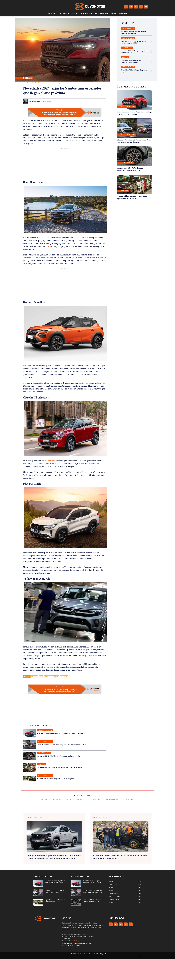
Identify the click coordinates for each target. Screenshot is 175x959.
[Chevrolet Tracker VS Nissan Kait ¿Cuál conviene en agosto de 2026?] (29, 744)
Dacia (81, 371)
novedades (49, 677)
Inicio (24, 83)
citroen (34, 677)
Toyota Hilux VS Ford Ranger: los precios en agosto (55, 779)
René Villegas (36, 101)
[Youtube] (146, 6)
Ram (47, 246)
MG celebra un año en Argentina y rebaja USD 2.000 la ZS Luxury (60, 733)
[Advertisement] (64, 164)
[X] (141, 6)
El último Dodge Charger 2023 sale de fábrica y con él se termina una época (120, 857)
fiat (41, 677)
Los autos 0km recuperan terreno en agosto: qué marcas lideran (60, 767)
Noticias (27, 78)
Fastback (27, 555)
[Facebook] (126, 6)
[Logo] (90, 6)
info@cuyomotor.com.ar (80, 941)
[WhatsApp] (85, 102)
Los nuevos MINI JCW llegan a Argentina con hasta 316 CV (58, 756)
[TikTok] (136, 6)
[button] (29, 6)
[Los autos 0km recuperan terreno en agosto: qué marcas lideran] (29, 767)
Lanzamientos (44, 753)
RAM (57, 677)
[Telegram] (99, 102)
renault (64, 677)
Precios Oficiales (45, 730)
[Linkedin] (90, 102)
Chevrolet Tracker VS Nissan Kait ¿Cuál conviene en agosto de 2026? (62, 745)
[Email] (95, 102)
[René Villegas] (26, 101)
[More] (104, 102)
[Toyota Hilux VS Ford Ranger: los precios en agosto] (29, 778)
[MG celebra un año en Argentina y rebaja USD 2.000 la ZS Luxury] (29, 733)
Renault (26, 366)
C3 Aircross (50, 460)
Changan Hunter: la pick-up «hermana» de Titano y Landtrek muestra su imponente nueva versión (54, 857)
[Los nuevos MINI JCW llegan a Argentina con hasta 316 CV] (29, 756)
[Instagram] (131, 6)
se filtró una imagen (32, 655)
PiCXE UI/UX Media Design (80, 954)
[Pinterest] (81, 102)
